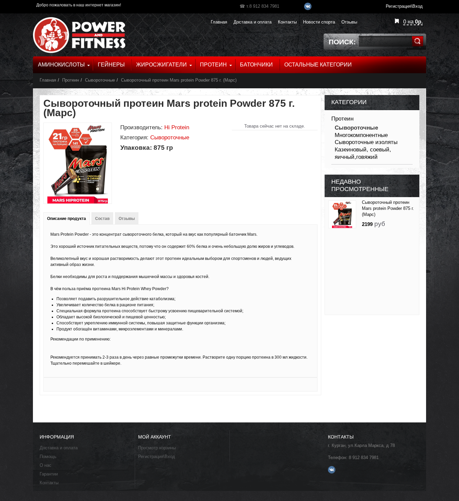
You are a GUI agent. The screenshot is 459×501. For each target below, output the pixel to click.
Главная (48, 80)
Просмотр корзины (157, 447)
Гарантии (49, 473)
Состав (102, 218)
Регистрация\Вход (156, 456)
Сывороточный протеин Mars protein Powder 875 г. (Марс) (179, 80)
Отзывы (127, 218)
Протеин (70, 80)
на (413, 22)
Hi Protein (176, 127)
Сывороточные (100, 80)
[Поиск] (417, 41)
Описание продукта (66, 218)
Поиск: (342, 42)
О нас (45, 465)
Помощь (48, 456)
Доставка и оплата (59, 447)
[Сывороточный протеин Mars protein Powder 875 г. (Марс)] (342, 214)
